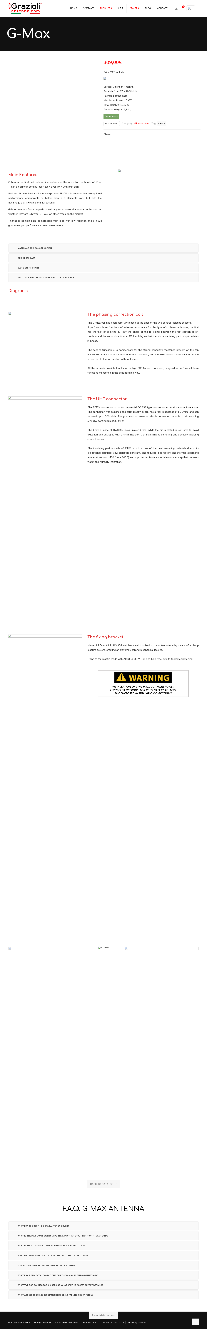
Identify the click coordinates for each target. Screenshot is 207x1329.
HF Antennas (141, 123)
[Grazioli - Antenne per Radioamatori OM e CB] (25, 8)
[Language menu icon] (191, 8)
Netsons (142, 1322)
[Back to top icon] (195, 1322)
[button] (103, 248)
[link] (45, 1060)
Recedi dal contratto (103, 1315)
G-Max (161, 123)
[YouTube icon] (188, 1322)
